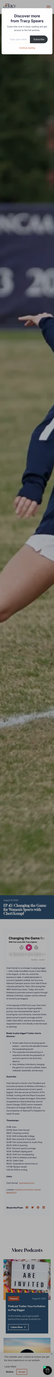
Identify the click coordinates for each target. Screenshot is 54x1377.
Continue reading (27, 48)
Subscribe (38, 39)
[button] (47, 1370)
